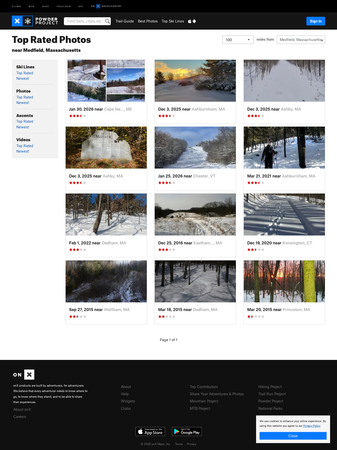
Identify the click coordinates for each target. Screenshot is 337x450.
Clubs (126, 408)
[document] (293, 429)
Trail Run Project (272, 393)
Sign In (316, 21)
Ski (81, 6)
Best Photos (148, 21)
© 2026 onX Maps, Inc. (156, 444)
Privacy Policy (311, 426)
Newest (22, 78)
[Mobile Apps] (192, 21)
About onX (22, 409)
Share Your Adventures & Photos (217, 393)
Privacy (191, 444)
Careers (19, 416)
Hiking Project (270, 386)
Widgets (128, 401)
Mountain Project (204, 401)
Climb (16, 6)
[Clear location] (322, 39)
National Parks (270, 408)
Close (293, 435)
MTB (32, 6)
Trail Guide (124, 21)
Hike (45, 6)
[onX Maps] (23, 378)
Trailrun (63, 6)
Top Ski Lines (173, 21)
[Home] (37, 21)
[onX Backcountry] (106, 6)
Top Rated (24, 73)
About (126, 386)
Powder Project (270, 401)
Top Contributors (204, 386)
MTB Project (200, 408)
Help (125, 393)
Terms (179, 444)
